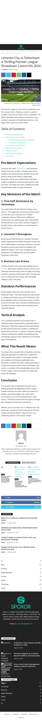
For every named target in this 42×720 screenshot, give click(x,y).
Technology (5, 584)
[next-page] (22, 490)
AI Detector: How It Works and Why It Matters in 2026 (27, 644)
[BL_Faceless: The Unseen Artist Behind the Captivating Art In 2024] (34, 472)
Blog (8, 52)
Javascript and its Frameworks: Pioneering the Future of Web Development (6, 479)
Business (4, 569)
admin (5, 69)
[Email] (29, 75)
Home (2, 52)
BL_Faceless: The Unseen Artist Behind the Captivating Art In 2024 (34, 481)
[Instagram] (16, 457)
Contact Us (16, 714)
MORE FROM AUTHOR (28, 462)
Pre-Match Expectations (14, 134)
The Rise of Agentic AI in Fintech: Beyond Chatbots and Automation (27, 654)
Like (38, 497)
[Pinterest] (13, 75)
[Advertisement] (21, 22)
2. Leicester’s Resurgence (17, 142)
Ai (1, 561)
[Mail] (22, 457)
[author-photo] (21, 435)
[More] (34, 75)
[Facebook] (3, 75)
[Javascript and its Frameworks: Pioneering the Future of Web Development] (7, 470)
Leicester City (21, 168)
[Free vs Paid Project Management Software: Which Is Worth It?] (6, 673)
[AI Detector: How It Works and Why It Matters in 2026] (6, 646)
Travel (3, 588)
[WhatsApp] (19, 75)
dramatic (4, 269)
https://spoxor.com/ (21, 446)
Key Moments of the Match (15, 137)
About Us (7, 714)
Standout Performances (14, 148)
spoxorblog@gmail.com (25, 624)
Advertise (24, 714)
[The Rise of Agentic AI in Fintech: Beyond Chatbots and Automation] (6, 663)
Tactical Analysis (11, 151)
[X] (8, 75)
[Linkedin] (24, 75)
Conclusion (9, 156)
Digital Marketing (6, 572)
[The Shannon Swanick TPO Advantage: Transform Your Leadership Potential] (21, 473)
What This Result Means (14, 153)
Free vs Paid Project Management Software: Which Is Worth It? (27, 665)
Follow (36, 502)
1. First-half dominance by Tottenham (21, 140)
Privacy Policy (33, 714)
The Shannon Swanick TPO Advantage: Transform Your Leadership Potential (21, 483)
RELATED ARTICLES (12, 462)
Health (3, 580)
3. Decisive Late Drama (16, 145)
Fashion (3, 576)
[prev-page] (19, 490)
